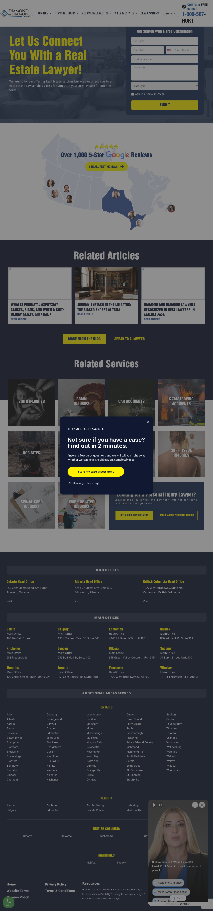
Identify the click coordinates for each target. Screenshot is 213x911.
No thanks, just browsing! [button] (84, 483)
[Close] (148, 421)
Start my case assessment (96, 471)
